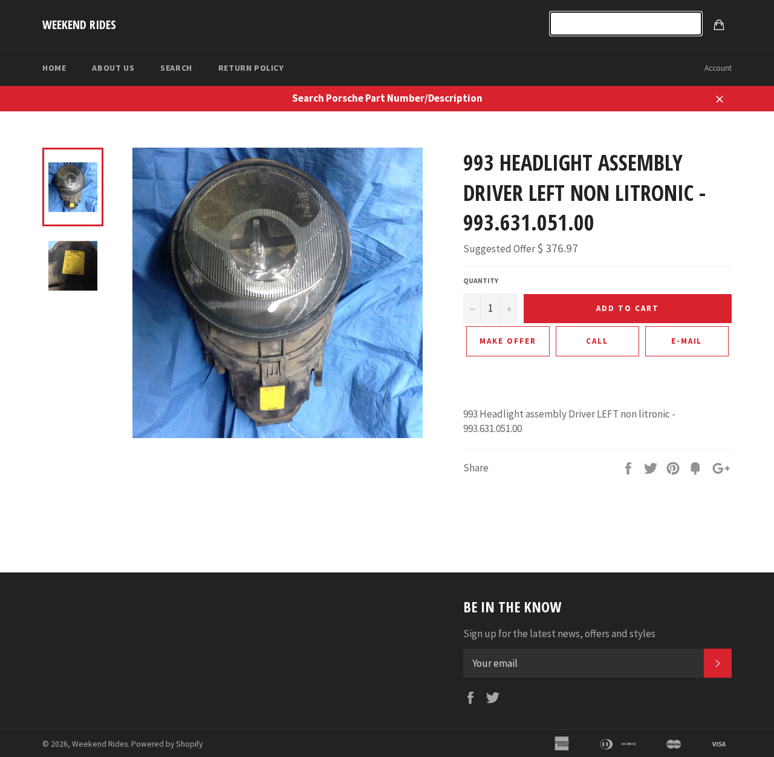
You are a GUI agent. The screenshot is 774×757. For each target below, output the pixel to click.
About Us (113, 67)
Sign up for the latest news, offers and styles (559, 633)
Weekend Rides (79, 24)
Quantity (480, 280)
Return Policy (251, 67)
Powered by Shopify (167, 744)
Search (176, 67)
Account (718, 68)
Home (54, 67)
